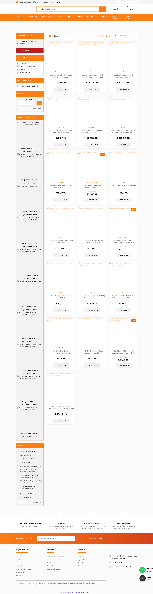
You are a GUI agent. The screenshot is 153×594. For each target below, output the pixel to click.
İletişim (18, 575)
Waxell (92, 72)
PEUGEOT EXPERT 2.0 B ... (30, 243)
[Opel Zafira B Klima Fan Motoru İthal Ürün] (61, 221)
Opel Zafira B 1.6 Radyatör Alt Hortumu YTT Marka (92, 242)
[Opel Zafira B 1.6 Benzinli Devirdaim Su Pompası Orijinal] (123, 331)
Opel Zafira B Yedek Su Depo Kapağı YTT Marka (92, 352)
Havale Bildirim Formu (23, 569)
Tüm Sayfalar (36, 502)
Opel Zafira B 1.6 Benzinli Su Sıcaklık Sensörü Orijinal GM (123, 242)
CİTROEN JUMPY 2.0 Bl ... (29, 212)
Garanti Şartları (52, 566)
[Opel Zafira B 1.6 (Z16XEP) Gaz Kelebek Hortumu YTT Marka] (123, 276)
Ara (39, 103)
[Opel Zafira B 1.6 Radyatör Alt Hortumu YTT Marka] (92, 221)
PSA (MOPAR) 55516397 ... (30, 148)
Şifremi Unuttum (21, 563)
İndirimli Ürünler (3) (29, 86)
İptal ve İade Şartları (54, 569)
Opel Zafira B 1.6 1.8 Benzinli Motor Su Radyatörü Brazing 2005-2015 (92, 76)
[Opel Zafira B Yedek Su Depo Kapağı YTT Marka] (92, 331)
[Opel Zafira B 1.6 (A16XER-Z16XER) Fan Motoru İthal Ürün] (92, 276)
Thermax (61, 127)
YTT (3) (22, 70)
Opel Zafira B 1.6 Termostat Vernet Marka (61, 297)
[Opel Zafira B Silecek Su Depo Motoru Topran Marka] (61, 55)
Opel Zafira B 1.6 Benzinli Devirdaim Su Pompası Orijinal (123, 352)
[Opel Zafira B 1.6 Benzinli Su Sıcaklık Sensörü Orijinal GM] (123, 221)
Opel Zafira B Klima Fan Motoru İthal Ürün (61, 242)
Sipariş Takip (82, 560)
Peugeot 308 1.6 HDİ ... (30, 338)
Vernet (60, 292)
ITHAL (123, 72)
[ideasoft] (65, 592)
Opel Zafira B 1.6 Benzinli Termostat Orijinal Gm (92, 186)
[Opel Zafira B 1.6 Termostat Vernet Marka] (61, 276)
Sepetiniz (81, 566)
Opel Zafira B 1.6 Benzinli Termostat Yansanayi (123, 76)
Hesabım (81, 557)
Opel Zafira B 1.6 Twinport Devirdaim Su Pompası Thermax (92, 131)
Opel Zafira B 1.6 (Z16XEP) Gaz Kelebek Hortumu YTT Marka (123, 297)
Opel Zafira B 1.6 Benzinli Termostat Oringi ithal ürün (61, 352)
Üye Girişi (19, 560)
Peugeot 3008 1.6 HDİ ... (29, 433)
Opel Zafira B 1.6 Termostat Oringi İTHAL (123, 186)
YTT (92, 237)
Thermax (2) (25, 73)
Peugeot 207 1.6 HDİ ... (30, 275)
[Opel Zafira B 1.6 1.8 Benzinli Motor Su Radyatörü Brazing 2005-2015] (92, 55)
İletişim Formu (21, 566)
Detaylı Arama (36, 108)
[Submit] (72, 538)
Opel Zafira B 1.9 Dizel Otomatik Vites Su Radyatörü (61, 186)
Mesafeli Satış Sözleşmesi (56, 557)
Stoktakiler (56, 36)
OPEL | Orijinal (92, 182)
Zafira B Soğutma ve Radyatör (50, 25)
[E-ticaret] (76, 592)
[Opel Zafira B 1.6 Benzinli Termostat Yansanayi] (123, 55)
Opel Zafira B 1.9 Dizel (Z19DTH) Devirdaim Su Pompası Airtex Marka (123, 131)
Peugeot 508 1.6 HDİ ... (30, 370)
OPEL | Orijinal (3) (27, 66)
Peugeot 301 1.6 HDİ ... (29, 402)
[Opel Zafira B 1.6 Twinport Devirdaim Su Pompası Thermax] (92, 111)
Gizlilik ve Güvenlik (53, 563)
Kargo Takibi (20, 572)
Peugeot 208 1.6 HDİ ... (30, 307)
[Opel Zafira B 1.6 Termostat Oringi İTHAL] (123, 166)
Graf (60, 403)
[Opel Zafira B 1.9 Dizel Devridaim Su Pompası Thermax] (61, 111)
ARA (102, 9)
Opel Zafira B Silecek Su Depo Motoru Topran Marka (61, 76)
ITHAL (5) (23, 63)
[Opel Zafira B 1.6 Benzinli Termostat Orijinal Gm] (92, 166)
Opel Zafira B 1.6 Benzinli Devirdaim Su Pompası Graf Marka (61, 407)
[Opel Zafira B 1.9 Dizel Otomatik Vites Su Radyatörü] (61, 166)
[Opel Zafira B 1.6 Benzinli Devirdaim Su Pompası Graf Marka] (61, 386)
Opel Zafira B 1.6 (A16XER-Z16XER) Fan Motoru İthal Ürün (92, 297)
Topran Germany (61, 72)
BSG (60, 237)
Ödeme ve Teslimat (54, 560)
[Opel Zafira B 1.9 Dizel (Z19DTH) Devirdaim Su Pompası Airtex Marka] (123, 111)
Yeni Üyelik (19, 557)
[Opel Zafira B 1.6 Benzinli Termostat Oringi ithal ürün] (61, 331)
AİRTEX (123, 127)
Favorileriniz (82, 563)
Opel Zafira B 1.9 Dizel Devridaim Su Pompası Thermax (61, 131)
